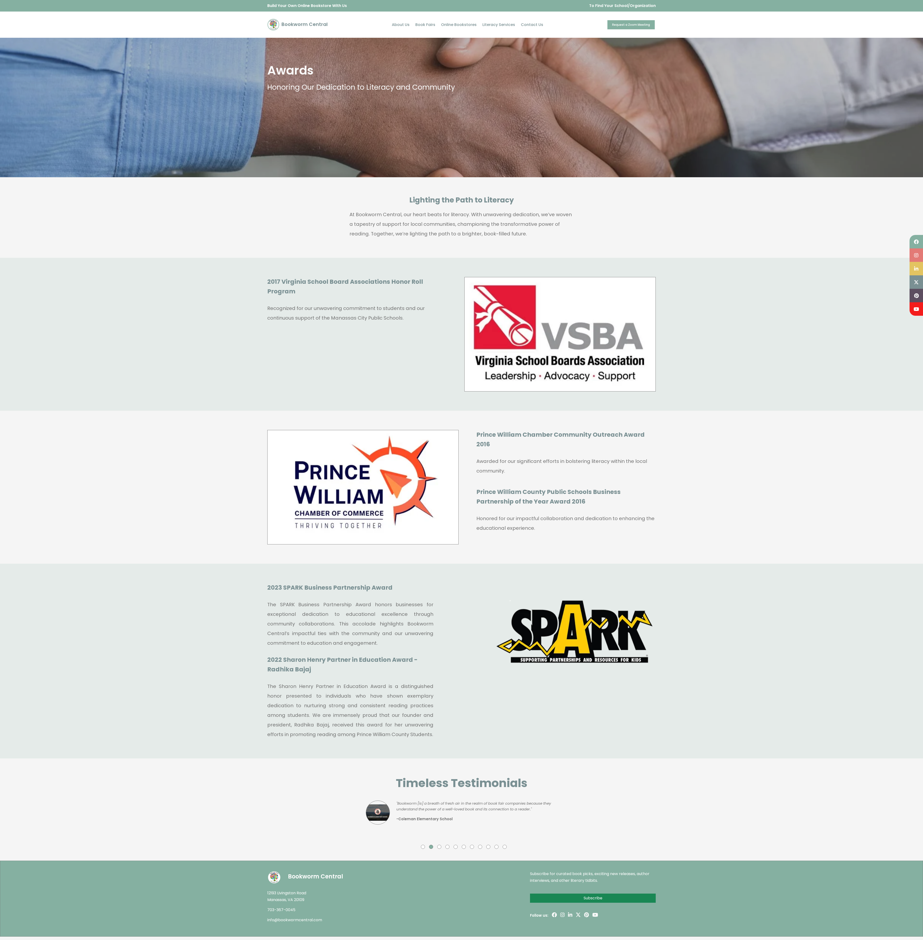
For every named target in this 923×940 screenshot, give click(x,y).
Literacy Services (498, 24)
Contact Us (532, 24)
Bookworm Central (304, 24)
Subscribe (593, 898)
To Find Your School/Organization (622, 5)
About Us (401, 24)
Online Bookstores (459, 24)
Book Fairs (425, 24)
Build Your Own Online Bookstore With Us (307, 5)
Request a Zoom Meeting (631, 25)
